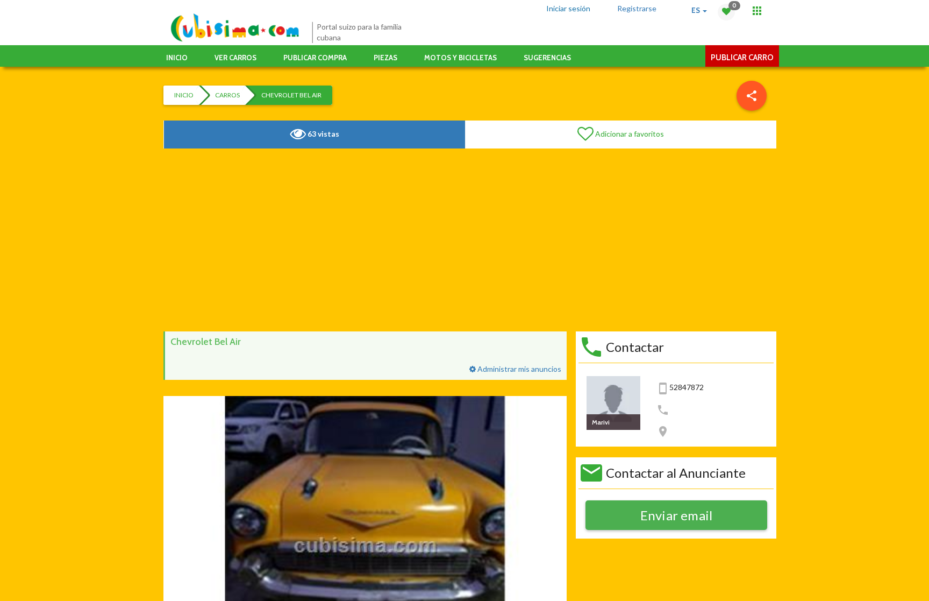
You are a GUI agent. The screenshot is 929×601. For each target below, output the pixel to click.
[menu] (752, 96)
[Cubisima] (234, 28)
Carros (227, 95)
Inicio (177, 57)
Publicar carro (742, 57)
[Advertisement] (470, 240)
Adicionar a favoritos (629, 133)
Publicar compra (315, 57)
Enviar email (676, 515)
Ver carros (235, 57)
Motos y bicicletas (460, 57)
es (696, 10)
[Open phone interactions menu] (757, 11)
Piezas (385, 57)
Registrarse (636, 8)
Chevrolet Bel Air (291, 95)
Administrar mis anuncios (518, 368)
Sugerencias (547, 57)
